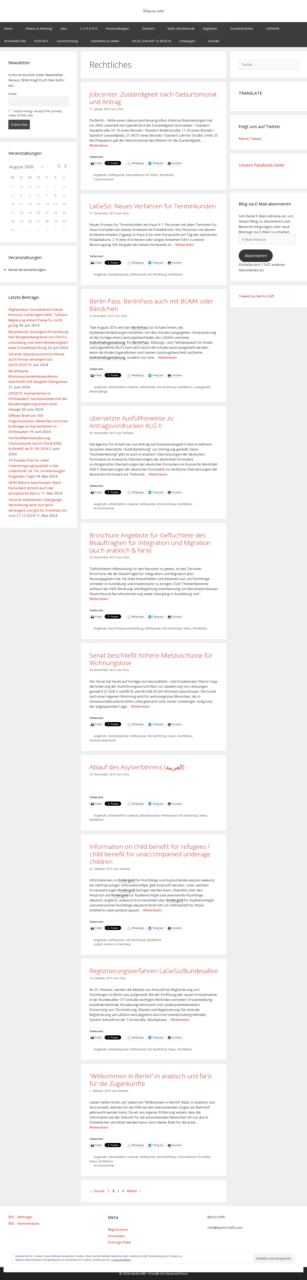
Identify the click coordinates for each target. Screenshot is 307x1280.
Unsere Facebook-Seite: (262, 165)
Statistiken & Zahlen (105, 41)
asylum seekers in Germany (112, 944)
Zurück (97, 1191)
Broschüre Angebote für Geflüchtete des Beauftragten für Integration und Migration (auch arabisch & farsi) (150, 542)
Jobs (64, 28)
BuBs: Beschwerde (181, 28)
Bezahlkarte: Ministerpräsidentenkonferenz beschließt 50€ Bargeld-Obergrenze (37, 376)
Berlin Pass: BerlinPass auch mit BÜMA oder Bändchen (151, 305)
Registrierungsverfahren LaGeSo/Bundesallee (153, 971)
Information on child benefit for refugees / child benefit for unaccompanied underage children (150, 854)
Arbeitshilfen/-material (123, 387)
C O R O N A (88, 28)
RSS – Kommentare (23, 1223)
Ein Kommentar (104, 508)
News (8, 28)
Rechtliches (167, 175)
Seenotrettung (67, 41)
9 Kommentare (104, 179)
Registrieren (118, 1229)
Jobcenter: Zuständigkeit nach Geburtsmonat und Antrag (153, 98)
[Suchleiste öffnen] (301, 41)
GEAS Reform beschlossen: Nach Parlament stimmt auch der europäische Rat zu (34, 488)
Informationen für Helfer (142, 175)
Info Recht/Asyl (157, 274)
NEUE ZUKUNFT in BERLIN (151, 41)
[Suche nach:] (269, 64)
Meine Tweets (250, 138)
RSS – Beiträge (20, 1217)
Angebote (210, 28)
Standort (148, 28)
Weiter (134, 1191)
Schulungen (187, 41)
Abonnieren (256, 255)
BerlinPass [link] (139, 327)
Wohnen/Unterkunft (102, 740)
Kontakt (213, 41)
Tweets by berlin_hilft (256, 296)
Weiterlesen (98, 145)
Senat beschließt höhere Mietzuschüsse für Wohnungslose (151, 659)
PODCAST (41, 41)
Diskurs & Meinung (38, 28)
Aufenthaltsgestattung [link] (107, 342)
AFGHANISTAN (15, 41)
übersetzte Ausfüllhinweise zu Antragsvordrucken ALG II (131, 422)
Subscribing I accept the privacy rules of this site (35, 113)
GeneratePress (176, 1273)
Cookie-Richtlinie (121, 1260)
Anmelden (116, 1235)
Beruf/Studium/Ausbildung (125, 628)
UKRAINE (273, 28)
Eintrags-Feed (119, 1242)
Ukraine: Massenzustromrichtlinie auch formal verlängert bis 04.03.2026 (36, 359)
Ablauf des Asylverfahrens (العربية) (136, 767)
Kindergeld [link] (126, 880)
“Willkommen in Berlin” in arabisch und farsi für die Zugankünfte (150, 1080)
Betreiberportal (118, 274)
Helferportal (116, 175)
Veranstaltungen (117, 28)
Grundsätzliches (241, 28)
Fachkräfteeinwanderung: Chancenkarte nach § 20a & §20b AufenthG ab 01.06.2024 (35, 443)
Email (12, 94)
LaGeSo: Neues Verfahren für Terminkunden (152, 206)
